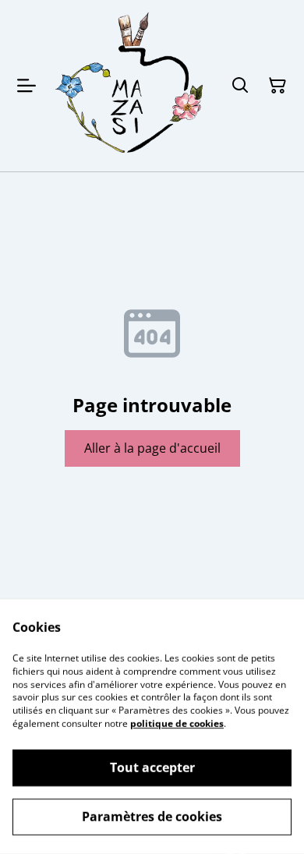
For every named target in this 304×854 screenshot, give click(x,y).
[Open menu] (26, 86)
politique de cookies (177, 723)
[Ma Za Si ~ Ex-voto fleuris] (130, 86)
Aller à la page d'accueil (152, 448)
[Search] (240, 86)
